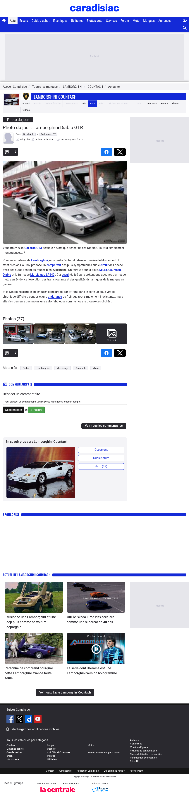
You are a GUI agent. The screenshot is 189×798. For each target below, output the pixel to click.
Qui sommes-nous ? (114, 770)
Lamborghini (39, 260)
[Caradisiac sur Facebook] (10, 719)
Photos (175, 103)
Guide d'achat (40, 21)
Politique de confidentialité (143, 750)
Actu (13, 21)
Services (111, 21)
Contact (50, 770)
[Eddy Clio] (8, 142)
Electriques (60, 21)
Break (9, 755)
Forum (125, 21)
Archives (134, 740)
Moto (136, 21)
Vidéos (26, 110)
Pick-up (51, 755)
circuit (104, 265)
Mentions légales (139, 747)
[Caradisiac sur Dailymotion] (29, 719)
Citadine (10, 745)
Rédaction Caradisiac (88, 770)
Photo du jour (18, 119)
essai (65, 274)
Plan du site (136, 743)
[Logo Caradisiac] (94, 14)
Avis (84, 103)
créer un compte (71, 401)
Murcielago (62, 368)
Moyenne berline (15, 748)
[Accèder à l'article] (34, 597)
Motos (91, 745)
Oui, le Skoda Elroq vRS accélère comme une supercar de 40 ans (90, 619)
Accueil (26, 103)
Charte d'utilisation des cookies (146, 754)
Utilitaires (77, 21)
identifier (55, 401)
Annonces (164, 21)
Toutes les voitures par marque (104, 752)
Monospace (12, 759)
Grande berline (14, 752)
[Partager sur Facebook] (107, 150)
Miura (103, 270)
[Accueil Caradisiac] (4, 20)
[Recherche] (185, 28)
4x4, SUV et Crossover (58, 752)
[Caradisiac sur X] (20, 719)
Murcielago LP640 (42, 274)
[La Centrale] (58, 793)
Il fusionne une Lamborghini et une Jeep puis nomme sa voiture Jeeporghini (30, 622)
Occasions (101, 449)
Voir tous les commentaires (104, 425)
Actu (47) (101, 466)
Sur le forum (101, 458)
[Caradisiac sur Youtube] (38, 719)
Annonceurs (65, 770)
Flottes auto (94, 21)
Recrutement (136, 770)
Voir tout (111, 340)
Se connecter (13, 410)
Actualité (114, 86)
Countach (114, 270)
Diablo (7, 274)
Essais (23, 21)
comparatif (54, 265)
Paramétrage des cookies (143, 757)
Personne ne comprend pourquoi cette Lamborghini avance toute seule (29, 673)
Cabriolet (51, 748)
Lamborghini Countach (55, 96)
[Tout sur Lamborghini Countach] (11, 104)
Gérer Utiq (135, 761)
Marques (149, 21)
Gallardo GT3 (33, 248)
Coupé (50, 745)
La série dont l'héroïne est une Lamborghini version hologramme (92, 670)
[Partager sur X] (120, 150)
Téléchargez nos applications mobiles (34, 729)
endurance (55, 296)
